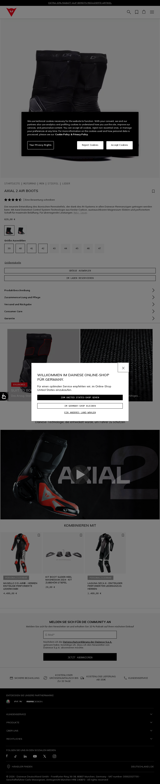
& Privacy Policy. (79, 134)
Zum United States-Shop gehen (80, 397)
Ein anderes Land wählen (80, 412)
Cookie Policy (62, 134)
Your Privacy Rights (40, 145)
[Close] (123, 367)
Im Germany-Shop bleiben (80, 405)
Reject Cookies (90, 145)
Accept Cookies (119, 145)
